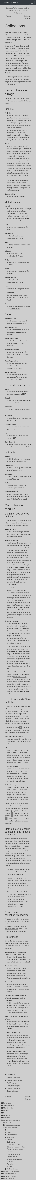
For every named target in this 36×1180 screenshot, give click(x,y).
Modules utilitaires (14, 10)
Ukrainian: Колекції (13, 1088)
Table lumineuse (8, 1105)
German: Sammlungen (14, 1080)
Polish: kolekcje (12, 1083)
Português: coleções (13, 1085)
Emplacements (15, 309)
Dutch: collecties (12, 1091)
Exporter (9, 1152)
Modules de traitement (12, 1125)
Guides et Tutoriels (9, 1176)
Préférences (9, 931)
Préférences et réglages (11, 1171)
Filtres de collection (13, 1154)
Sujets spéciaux (8, 1178)
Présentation (7, 1103)
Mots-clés (10, 1161)
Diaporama (7, 1115)
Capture (5, 1110)
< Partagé (8, 16)
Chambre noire (8, 1108)
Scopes (9, 1166)
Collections (11, 1142)
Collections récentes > (27, 17)
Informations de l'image (14, 1159)
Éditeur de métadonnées (15, 1149)
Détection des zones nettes (16, 1147)
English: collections (13, 1078)
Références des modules (21, 8)
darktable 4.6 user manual (12, 3)
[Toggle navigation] (32, 3)
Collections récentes (13, 1144)
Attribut (23, 534)
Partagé (24, 10)
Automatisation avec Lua (11, 1174)
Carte (5, 1113)
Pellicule (10, 1164)
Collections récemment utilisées (17, 1012)
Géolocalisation (12, 1157)
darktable (9, 8)
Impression (6, 1117)
